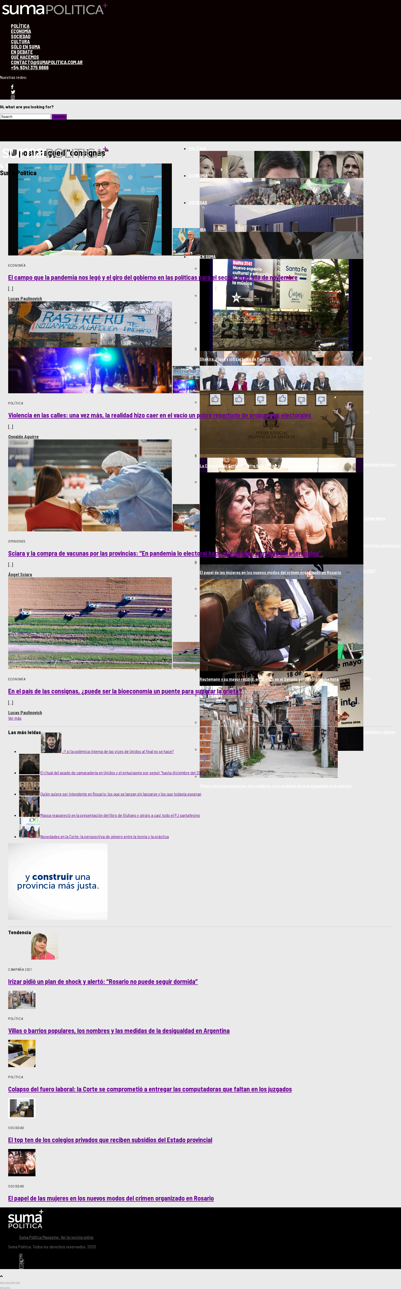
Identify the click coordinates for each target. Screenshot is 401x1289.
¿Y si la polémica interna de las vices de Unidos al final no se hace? (118, 751)
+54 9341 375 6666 (30, 67)
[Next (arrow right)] (7, 1288)
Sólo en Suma (202, 256)
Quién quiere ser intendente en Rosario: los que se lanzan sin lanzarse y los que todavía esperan (120, 793)
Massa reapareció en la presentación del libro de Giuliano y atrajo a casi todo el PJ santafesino (120, 815)
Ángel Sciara (20, 574)
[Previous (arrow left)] (2, 1288)
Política (197, 148)
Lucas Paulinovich (25, 298)
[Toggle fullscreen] (12, 1283)
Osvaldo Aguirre (23, 436)
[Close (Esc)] (2, 1283)
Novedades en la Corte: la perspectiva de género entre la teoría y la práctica (104, 836)
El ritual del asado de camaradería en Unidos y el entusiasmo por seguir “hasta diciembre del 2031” (122, 772)
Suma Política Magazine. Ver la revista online (56, 1237)
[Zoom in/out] (18, 1283)
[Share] (7, 1283)
